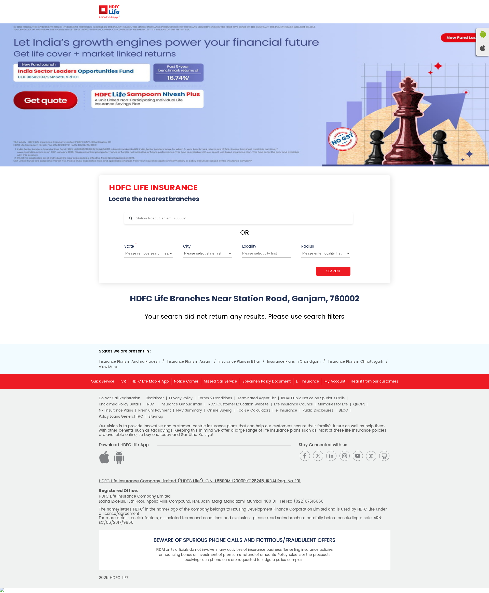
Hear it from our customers (374, 381)
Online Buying (219, 410)
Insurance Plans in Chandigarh (294, 362)
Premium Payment (154, 410)
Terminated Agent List (256, 398)
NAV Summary (189, 410)
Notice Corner (186, 381)
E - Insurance (307, 381)
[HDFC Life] (109, 12)
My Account (334, 381)
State (130, 246)
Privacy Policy (181, 398)
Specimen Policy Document (266, 381)
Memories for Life (333, 404)
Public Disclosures (318, 410)
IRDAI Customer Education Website (238, 404)
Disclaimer (155, 398)
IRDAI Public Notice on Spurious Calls (313, 398)
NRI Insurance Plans (116, 410)
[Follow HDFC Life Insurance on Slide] (384, 456)
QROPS (359, 404)
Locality (249, 246)
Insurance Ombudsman (181, 404)
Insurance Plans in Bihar (239, 362)
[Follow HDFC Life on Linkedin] (331, 456)
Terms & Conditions (215, 398)
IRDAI (150, 404)
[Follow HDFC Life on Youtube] (358, 456)
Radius (307, 246)
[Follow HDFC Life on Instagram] (344, 456)
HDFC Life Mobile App (150, 381)
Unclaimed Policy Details (120, 404)
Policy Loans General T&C (121, 416)
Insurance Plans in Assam (189, 362)
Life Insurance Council (293, 404)
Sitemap (155, 416)
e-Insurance (286, 410)
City (187, 246)
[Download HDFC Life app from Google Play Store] (105, 462)
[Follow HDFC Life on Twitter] (318, 456)
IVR (123, 381)
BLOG (343, 410)
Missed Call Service (220, 381)
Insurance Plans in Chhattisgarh (355, 362)
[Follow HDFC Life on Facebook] (305, 456)
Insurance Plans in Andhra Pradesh (129, 362)
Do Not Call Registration (119, 398)
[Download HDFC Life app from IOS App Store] (118, 462)
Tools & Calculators (253, 410)
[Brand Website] (371, 456)
